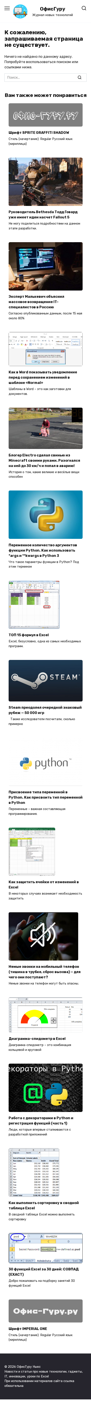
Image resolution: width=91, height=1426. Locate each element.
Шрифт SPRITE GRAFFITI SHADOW (39, 133)
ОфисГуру (52, 9)
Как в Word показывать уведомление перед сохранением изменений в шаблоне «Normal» (43, 377)
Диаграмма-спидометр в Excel (37, 1039)
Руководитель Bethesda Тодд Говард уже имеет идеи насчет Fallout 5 (43, 214)
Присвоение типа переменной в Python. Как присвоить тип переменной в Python (46, 797)
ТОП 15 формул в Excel (29, 635)
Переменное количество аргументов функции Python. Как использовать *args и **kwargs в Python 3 (43, 550)
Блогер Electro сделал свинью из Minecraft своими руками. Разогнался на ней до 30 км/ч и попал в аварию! (44, 460)
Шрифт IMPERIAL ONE (28, 1328)
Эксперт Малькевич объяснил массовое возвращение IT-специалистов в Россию (36, 301)
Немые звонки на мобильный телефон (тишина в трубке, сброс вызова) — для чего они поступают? (45, 972)
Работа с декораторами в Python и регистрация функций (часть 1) (41, 1120)
